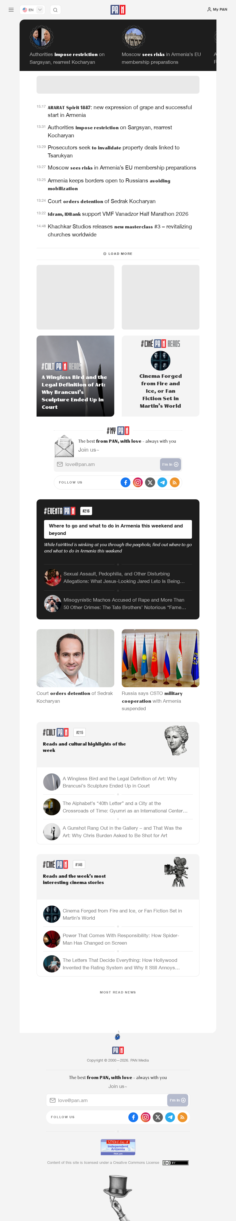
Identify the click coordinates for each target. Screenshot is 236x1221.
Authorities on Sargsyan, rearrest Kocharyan (110, 131)
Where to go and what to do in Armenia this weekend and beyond (116, 529)
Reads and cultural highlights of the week (84, 747)
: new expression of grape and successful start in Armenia (120, 111)
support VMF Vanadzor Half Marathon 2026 (118, 213)
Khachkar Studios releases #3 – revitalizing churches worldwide (120, 230)
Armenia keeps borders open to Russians (109, 184)
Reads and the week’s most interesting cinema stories (74, 880)
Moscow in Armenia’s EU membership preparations (122, 167)
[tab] (150, 110)
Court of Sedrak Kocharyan (102, 201)
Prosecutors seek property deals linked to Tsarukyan (114, 151)
